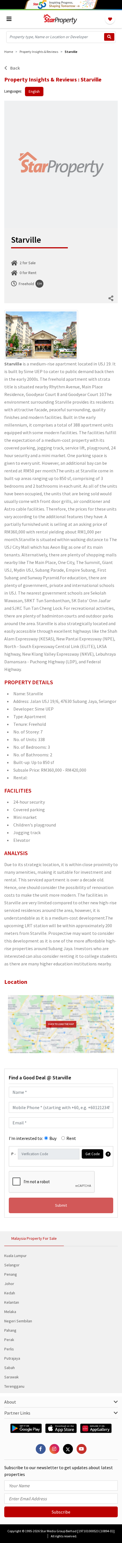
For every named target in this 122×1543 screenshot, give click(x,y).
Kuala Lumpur (15, 1255)
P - (13, 1154)
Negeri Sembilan (18, 1321)
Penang (10, 1274)
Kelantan (11, 1302)
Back (14, 68)
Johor (9, 1283)
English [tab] (34, 91)
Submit (61, 1205)
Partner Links (17, 1413)
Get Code (92, 1154)
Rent (71, 1138)
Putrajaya (12, 1358)
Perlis (9, 1349)
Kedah (9, 1292)
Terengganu (14, 1386)
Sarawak (11, 1377)
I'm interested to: (26, 1138)
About (10, 1402)
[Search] (109, 37)
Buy (52, 1138)
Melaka (10, 1311)
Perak (9, 1339)
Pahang (10, 1330)
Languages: (13, 91)
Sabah (9, 1367)
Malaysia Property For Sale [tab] (34, 1238)
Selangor (12, 1264)
